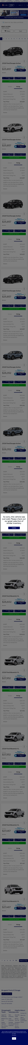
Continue (14, 527)
